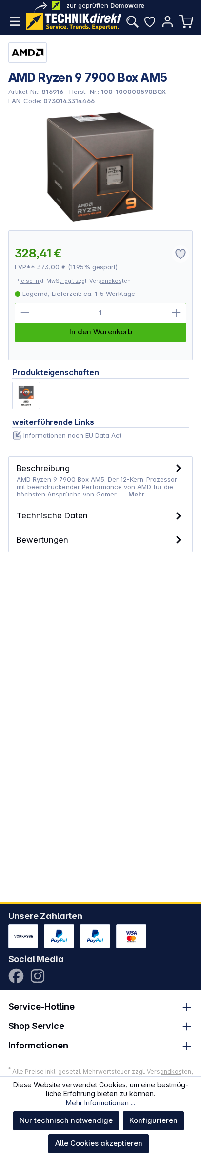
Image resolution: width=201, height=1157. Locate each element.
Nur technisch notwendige (66, 1120)
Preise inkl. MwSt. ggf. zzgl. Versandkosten (73, 280)
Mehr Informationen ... (100, 1103)
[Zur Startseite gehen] (73, 21)
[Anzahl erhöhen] (176, 313)
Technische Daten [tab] (52, 515)
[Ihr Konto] (167, 21)
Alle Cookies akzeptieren (98, 1143)
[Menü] (15, 21)
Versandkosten (169, 1071)
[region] (100, 167)
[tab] (101, 480)
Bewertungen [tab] (42, 539)
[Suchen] (132, 21)
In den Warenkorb (100, 331)
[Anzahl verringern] (25, 313)
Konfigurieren (153, 1120)
